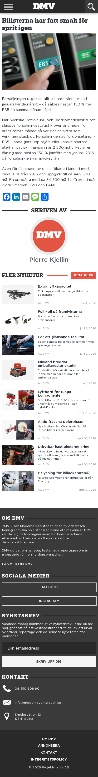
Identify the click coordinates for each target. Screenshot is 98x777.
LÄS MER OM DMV (17, 564)
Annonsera (49, 745)
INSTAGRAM (49, 601)
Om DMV (49, 739)
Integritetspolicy (49, 759)
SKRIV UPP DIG (49, 661)
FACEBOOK (49, 587)
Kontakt (48, 752)
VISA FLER (84, 275)
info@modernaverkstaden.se (38, 702)
